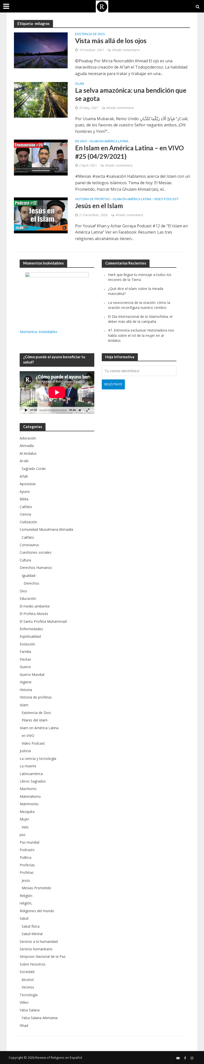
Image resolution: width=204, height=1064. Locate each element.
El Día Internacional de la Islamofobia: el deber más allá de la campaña (140, 319)
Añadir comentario (126, 50)
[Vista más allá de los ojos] (41, 50)
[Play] (26, 410)
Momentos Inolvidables (38, 331)
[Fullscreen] (88, 410)
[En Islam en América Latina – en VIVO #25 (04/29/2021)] (41, 157)
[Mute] (80, 410)
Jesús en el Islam (99, 206)
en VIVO (81, 141)
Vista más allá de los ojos (111, 41)
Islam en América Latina (109, 141)
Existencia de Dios (90, 34)
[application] (57, 392)
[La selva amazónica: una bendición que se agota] (41, 99)
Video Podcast (166, 199)
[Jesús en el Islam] (41, 215)
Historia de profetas (92, 199)
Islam (79, 84)
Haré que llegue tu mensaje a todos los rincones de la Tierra (139, 277)
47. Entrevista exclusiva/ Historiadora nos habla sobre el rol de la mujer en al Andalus (141, 335)
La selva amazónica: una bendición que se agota (130, 94)
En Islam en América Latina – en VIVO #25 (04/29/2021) (129, 152)
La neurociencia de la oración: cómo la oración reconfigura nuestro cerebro (139, 305)
